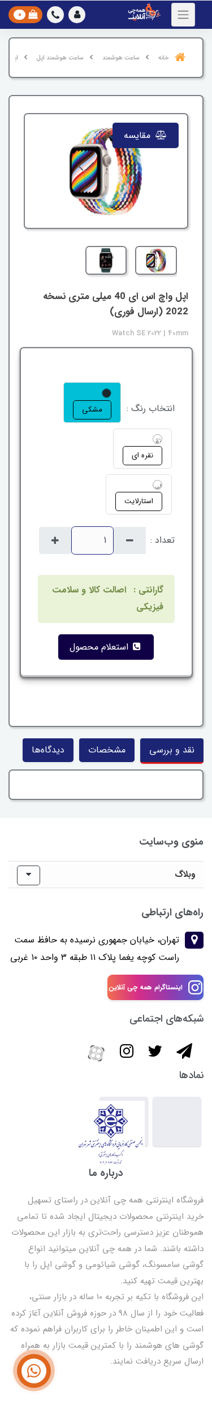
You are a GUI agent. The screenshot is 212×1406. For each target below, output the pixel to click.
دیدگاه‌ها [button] (48, 750)
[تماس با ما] (34, 1371)
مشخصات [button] (107, 750)
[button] (76, 14)
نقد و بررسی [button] (171, 750)
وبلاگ (185, 874)
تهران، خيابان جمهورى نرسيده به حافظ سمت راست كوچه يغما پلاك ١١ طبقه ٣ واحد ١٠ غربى (94, 948)
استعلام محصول (100, 647)
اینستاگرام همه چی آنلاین (146, 987)
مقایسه (138, 135)
